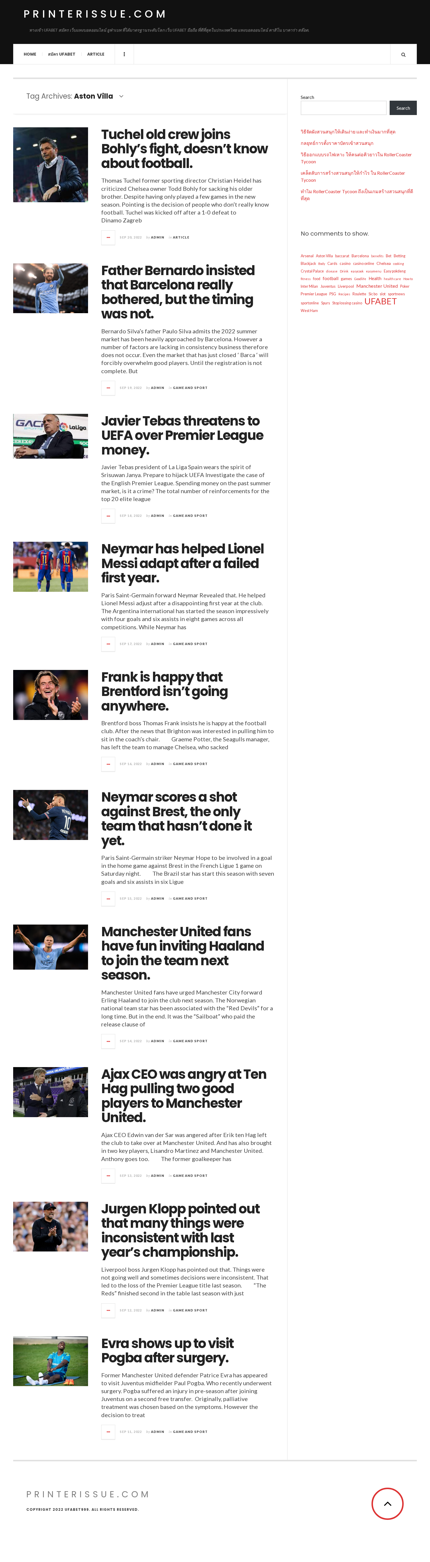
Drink (344, 271)
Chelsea (383, 263)
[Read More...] (109, 238)
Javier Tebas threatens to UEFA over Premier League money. (182, 435)
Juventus (328, 286)
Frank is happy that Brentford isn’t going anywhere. (164, 691)
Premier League (314, 294)
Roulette (359, 294)
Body (321, 263)
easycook (357, 271)
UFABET (380, 301)
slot (383, 294)
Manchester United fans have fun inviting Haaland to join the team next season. (182, 954)
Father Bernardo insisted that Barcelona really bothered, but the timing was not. (178, 292)
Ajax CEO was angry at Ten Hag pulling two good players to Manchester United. (183, 1096)
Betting (399, 256)
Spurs (325, 303)
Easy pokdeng (395, 271)
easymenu (373, 271)
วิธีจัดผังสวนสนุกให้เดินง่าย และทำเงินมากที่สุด (348, 131)
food (316, 279)
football (330, 278)
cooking (398, 263)
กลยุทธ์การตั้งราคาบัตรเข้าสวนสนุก (337, 143)
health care (392, 279)
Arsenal (307, 255)
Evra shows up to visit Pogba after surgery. (167, 1350)
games (346, 278)
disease (332, 271)
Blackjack (308, 263)
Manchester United (377, 286)
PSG (332, 294)
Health (375, 278)
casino (345, 263)
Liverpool (346, 286)
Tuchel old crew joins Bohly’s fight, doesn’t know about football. (184, 149)
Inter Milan (309, 286)
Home (30, 54)
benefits (377, 256)
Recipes (344, 294)
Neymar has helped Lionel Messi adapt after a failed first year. (182, 563)
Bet (388, 256)
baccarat (342, 256)
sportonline (310, 303)
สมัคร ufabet (61, 54)
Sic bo (373, 294)
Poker (405, 286)
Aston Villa (324, 256)
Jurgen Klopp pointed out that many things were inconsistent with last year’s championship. (180, 1231)
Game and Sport (190, 388)
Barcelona (360, 255)
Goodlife (360, 279)
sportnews (396, 294)
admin (157, 237)
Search (307, 97)
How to (408, 279)
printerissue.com (95, 13)
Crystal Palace (312, 271)
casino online (363, 263)
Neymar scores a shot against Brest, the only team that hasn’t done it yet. (176, 819)
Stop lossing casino (347, 303)
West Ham (309, 310)
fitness (306, 279)
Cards (332, 263)
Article (95, 54)
